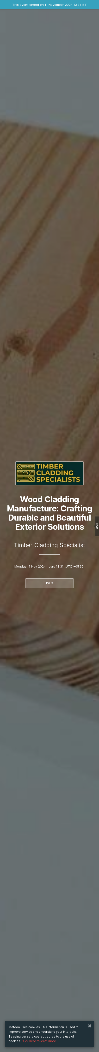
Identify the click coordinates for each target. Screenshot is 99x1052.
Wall (97, 526)
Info (49, 583)
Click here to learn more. (39, 1041)
